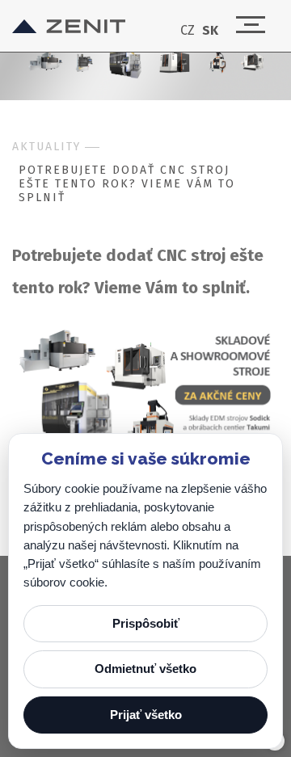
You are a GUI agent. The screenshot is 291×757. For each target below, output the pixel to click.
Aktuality (46, 147)
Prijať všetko (146, 714)
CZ (187, 30)
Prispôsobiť (145, 623)
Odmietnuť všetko (145, 668)
